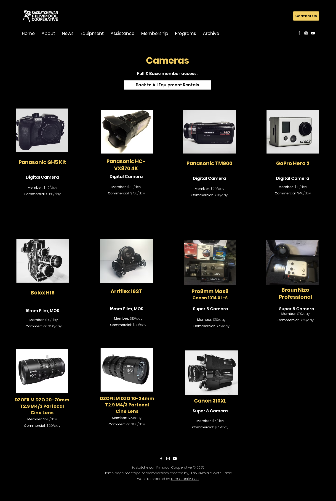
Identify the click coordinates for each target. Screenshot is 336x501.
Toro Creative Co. (185, 479)
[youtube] (313, 33)
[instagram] (306, 33)
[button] (48, 33)
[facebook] (299, 33)
